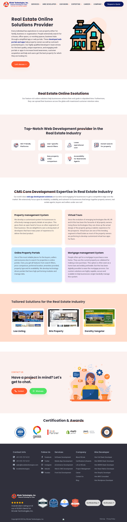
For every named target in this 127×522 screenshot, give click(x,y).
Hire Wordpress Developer (103, 480)
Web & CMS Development (64, 469)
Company (98, 4)
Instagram (47, 465)
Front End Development (63, 473)
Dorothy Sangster (94, 331)
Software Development (63, 457)
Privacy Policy (111, 519)
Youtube (47, 473)
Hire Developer (49, 4)
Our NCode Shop (92, 503)
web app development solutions (40, 197)
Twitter (46, 461)
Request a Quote (113, 4)
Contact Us (79, 476)
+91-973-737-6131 (23, 457)
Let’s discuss (20, 64)
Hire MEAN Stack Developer (104, 461)
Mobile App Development (63, 461)
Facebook (47, 457)
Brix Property (56, 331)
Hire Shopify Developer (102, 473)
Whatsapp (39, 391)
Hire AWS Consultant (101, 476)
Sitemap (102, 519)
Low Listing (19, 331)
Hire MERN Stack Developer (104, 465)
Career (87, 4)
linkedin (47, 469)
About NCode (80, 457)
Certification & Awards (83, 461)
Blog (77, 480)
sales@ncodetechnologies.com (27, 465)
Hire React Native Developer (104, 469)
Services (35, 4)
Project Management (83, 469)
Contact (20, 391)
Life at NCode (81, 465)
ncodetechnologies (23, 469)
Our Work (63, 4)
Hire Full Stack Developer (103, 457)
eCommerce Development (64, 465)
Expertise (75, 4)
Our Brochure (108, 503)
